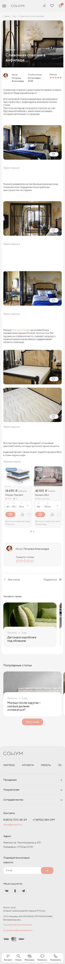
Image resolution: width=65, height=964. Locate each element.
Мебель (46, 765)
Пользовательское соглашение (17, 924)
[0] (60, 6)
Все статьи (14, 579)
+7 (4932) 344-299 (43, 819)
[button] (31, 531)
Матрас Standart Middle (14, 495)
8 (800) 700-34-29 (15, 819)
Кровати (28, 765)
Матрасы (9, 765)
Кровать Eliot (42, 495)
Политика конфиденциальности (17, 930)
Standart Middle (21, 330)
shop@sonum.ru (12, 824)
